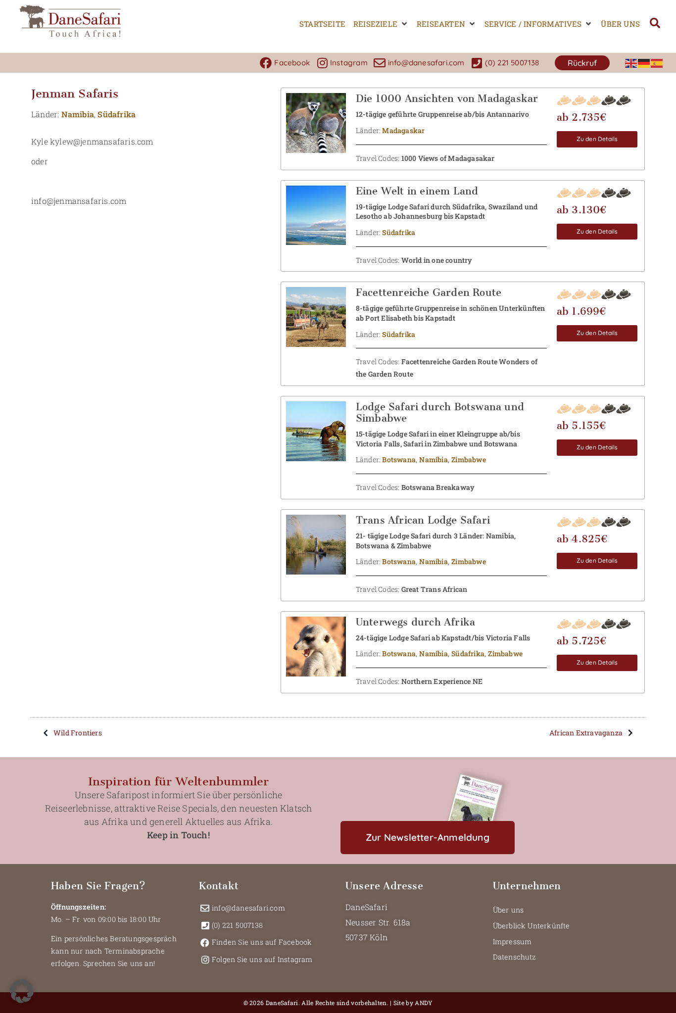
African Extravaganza (586, 732)
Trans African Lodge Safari (423, 520)
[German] (644, 62)
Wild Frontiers (77, 732)
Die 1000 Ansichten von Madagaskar (447, 98)
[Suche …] (655, 24)
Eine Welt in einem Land (417, 191)
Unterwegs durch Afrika (415, 622)
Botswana (399, 459)
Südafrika (116, 114)
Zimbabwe (468, 459)
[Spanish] (657, 62)
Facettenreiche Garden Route (428, 292)
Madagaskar (403, 130)
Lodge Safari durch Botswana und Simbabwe (440, 412)
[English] (631, 62)
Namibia (77, 114)
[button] (381, 24)
